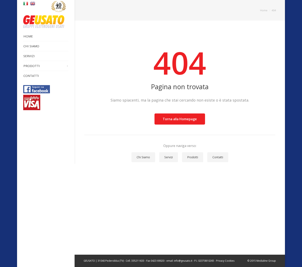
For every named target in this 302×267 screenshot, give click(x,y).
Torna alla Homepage (180, 119)
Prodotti (192, 157)
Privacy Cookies (225, 260)
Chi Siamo (143, 157)
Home (263, 10)
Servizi (168, 157)
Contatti (217, 157)
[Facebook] (36, 92)
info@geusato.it (183, 260)
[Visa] (31, 109)
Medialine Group (266, 260)
